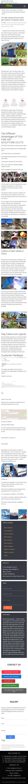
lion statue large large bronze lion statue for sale (14, 624)
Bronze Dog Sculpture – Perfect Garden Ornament (14, 619)
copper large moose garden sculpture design (14, 634)
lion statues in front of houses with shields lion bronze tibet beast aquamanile (14, 648)
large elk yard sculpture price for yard (13, 639)
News (7, 10)
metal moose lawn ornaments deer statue (10, 24)
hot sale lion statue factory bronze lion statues (14, 637)
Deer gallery (13, 10)
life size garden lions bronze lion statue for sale (14, 654)
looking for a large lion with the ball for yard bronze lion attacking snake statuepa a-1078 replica (14, 626)
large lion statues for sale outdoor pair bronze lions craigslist (14, 630)
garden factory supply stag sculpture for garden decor (14, 632)
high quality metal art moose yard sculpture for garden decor (14, 622)
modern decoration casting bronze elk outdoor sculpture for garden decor (14, 628)
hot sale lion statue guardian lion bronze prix (14, 635)
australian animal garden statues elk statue (16, 22)
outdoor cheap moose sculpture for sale (13, 643)
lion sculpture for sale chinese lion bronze (14, 621)
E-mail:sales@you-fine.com (10, 3)
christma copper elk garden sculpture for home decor (14, 652)
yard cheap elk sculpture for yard (11, 650)
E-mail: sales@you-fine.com (10, 567)
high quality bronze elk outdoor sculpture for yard (14, 645)
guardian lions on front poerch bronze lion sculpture (14, 641)
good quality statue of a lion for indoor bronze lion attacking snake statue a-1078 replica (14, 647)
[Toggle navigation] (25, 6)
